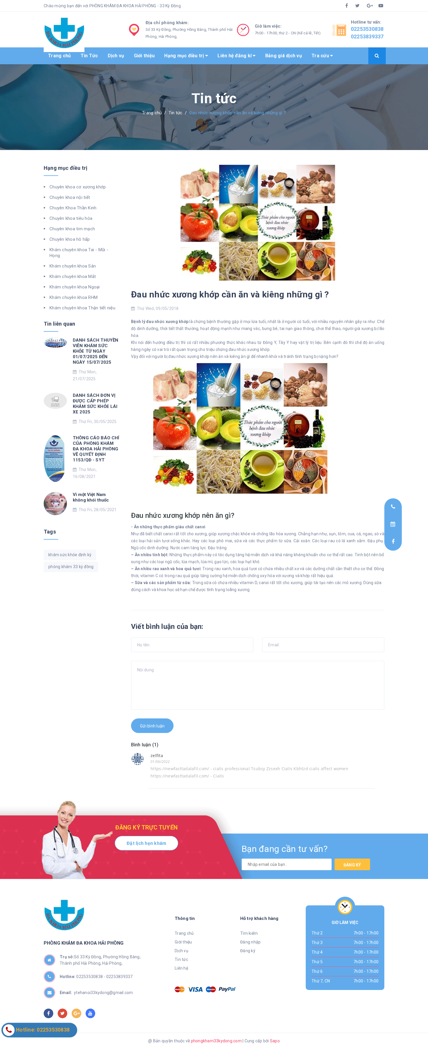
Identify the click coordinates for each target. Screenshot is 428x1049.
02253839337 (367, 36)
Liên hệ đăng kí (235, 55)
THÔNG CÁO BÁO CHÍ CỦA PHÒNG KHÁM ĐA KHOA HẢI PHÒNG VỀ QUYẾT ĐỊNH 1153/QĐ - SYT (96, 449)
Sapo (275, 1041)
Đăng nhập (250, 942)
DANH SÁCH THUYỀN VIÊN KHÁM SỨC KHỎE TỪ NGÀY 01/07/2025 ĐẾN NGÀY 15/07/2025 (95, 351)
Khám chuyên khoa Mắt (72, 276)
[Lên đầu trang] (394, 1030)
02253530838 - (91, 976)
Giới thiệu (144, 55)
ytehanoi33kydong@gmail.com (96, 992)
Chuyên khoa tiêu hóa (70, 218)
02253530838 (367, 29)
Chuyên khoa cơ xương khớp (77, 187)
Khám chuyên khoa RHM (73, 297)
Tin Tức (89, 55)
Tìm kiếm (249, 933)
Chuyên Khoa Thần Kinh (72, 207)
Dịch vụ (116, 55)
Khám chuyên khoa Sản (72, 266)
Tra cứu (321, 55)
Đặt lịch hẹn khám (146, 843)
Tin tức (181, 959)
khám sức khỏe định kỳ (69, 554)
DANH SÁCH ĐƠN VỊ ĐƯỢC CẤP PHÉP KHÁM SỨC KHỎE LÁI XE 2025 (95, 404)
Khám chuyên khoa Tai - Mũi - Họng (78, 252)
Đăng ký (352, 865)
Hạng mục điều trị (184, 55)
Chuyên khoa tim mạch (72, 228)
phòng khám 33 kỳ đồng (70, 566)
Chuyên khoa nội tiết (69, 197)
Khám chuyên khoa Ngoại (74, 287)
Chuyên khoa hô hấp (69, 239)
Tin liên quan (59, 324)
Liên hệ (181, 968)
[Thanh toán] (180, 989)
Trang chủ (59, 55)
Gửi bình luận (152, 726)
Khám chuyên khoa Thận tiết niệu (82, 308)
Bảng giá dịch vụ (283, 55)
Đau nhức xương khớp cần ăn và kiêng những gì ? (230, 294)
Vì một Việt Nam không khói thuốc (91, 497)
